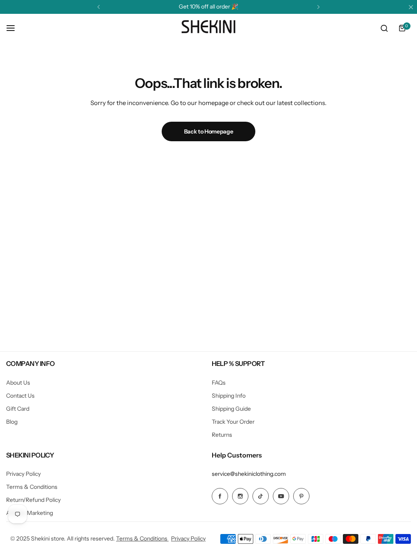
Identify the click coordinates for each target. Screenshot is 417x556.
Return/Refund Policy (33, 499)
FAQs (219, 382)
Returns (222, 434)
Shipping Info (229, 395)
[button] (98, 7)
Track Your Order (233, 421)
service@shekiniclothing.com (249, 473)
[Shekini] (208, 28)
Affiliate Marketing (29, 513)
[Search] (384, 28)
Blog (12, 421)
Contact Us (20, 395)
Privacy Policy (23, 473)
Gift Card (17, 408)
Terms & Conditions (31, 486)
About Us (18, 382)
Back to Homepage (208, 131)
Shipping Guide (231, 408)
